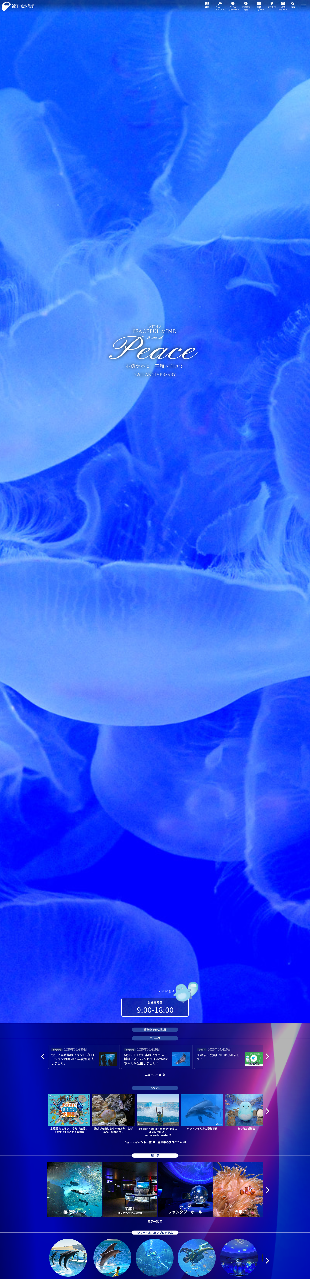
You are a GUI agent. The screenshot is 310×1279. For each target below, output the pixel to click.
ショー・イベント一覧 (138, 1142)
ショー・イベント (220, 8)
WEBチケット (283, 8)
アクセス (272, 7)
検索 (293, 7)
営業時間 (157, 1002)
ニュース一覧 (153, 1075)
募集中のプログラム (170, 1142)
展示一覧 (153, 1221)
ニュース (155, 1038)
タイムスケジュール (233, 8)
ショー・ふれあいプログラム (155, 1233)
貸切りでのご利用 (155, 1030)
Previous (43, 1056)
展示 (207, 7)
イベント (155, 1088)
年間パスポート (258, 8)
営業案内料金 (246, 8)
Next (267, 1056)
